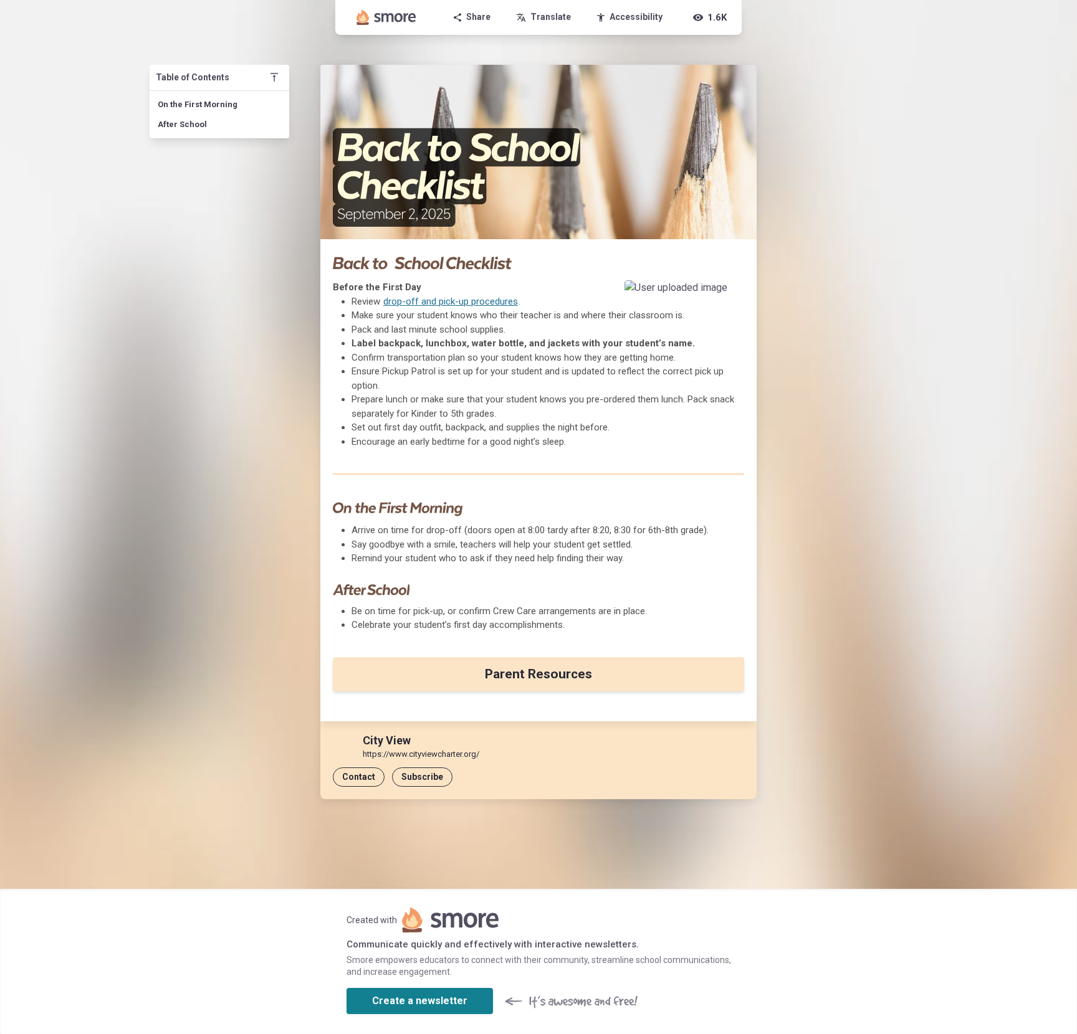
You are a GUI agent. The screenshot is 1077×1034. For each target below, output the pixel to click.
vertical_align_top (274, 77)
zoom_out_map (730, 293)
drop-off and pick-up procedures (450, 301)
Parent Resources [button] (538, 673)
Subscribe (422, 777)
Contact (358, 777)
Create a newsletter (419, 1001)
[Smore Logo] (386, 17)
